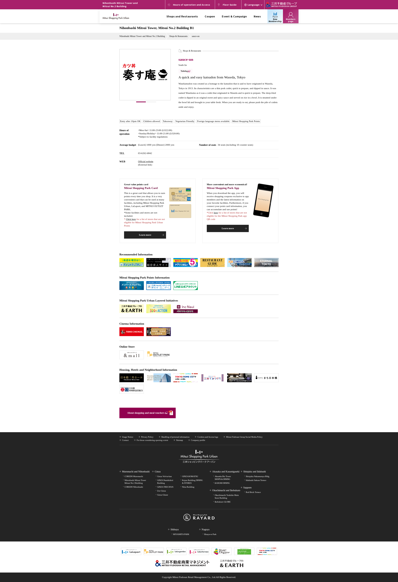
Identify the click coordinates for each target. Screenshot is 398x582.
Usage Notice (127, 437)
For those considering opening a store (152, 440)
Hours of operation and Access (191, 4)
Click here (131, 219)
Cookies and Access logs (207, 437)
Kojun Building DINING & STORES (192, 481)
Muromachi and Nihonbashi (136, 471)
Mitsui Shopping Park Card (141, 188)
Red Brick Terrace (253, 492)
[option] (145, 74)
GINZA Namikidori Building (165, 481)
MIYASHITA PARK (181, 534)
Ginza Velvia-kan (164, 476)
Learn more (145, 235)
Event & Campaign (234, 16)
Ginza (158, 471)
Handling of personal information (175, 437)
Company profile (198, 440)
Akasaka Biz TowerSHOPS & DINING (223, 477)
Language (254, 4)
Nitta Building (188, 487)
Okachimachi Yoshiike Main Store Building (227, 496)
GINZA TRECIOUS (165, 487)
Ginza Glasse (162, 495)
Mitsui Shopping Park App (223, 188)
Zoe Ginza (161, 491)
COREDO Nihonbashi (134, 487)
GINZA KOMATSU (190, 476)
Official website (145, 161)
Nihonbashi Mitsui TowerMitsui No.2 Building (135, 481)
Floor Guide (230, 4)
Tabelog (184, 71)
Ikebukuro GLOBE (223, 502)
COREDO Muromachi (134, 476)
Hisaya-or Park (210, 534)
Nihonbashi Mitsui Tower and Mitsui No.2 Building (142, 36)
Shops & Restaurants (178, 36)
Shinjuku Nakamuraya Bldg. (258, 476)
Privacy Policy (147, 437)
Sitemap (179, 440)
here (216, 212)
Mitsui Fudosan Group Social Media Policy (244, 437)
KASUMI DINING (222, 483)
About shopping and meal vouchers (145, 413)
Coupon (210, 16)
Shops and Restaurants (182, 16)
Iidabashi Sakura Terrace (256, 480)
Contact (125, 440)
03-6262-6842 (145, 153)
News (257, 16)
